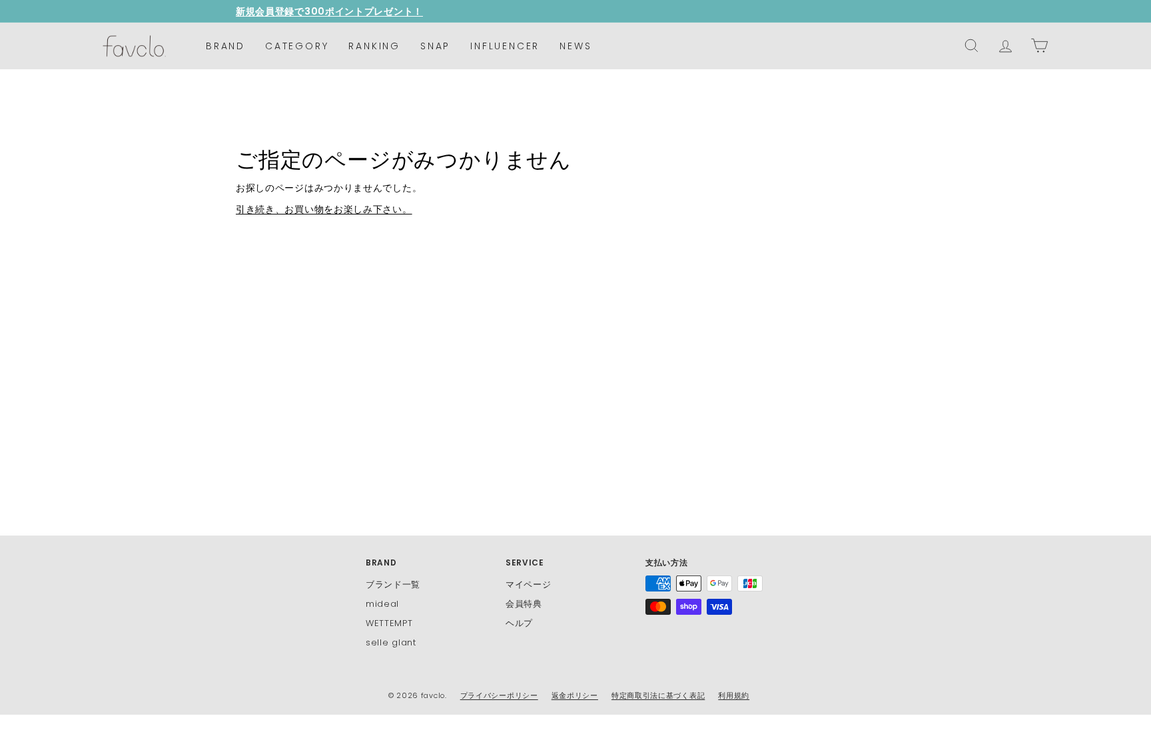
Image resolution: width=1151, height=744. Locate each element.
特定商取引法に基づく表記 (658, 695)
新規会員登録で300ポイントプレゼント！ (329, 11)
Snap (435, 46)
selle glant (391, 642)
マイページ (529, 584)
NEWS (575, 46)
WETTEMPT (389, 623)
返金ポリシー (575, 695)
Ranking (374, 46)
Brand (225, 46)
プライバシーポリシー (499, 695)
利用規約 (733, 695)
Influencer (505, 46)
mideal (382, 603)
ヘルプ (519, 623)
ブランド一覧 (393, 584)
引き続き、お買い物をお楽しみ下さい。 (324, 209)
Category (296, 46)
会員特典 (524, 603)
